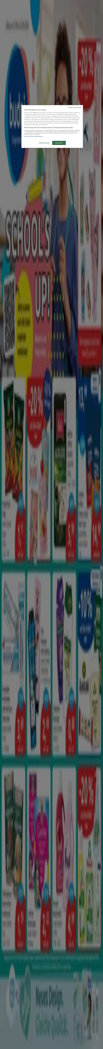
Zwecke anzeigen (44, 142)
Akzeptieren (59, 143)
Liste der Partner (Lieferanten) (33, 136)
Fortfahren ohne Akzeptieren (75, 107)
